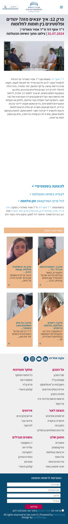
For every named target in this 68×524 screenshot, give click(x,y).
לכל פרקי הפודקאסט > (41, 201)
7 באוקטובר (26, 443)
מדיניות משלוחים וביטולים (50, 430)
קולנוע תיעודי (25, 389)
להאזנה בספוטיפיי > (48, 186)
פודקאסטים (58, 447)
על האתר (59, 457)
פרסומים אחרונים (55, 416)
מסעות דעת (26, 380)
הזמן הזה (59, 425)
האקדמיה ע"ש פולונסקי (52, 384)
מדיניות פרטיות (56, 461)
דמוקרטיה (27, 452)
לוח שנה (28, 425)
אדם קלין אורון (31, 211)
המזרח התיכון (25, 457)
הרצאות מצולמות (55, 452)
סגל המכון (59, 375)
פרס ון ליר (27, 384)
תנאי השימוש (44, 510)
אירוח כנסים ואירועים (53, 389)
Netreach (58, 514)
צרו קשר (59, 403)
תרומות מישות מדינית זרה (51, 399)
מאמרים (59, 443)
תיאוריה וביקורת (56, 421)
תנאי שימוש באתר (54, 466)
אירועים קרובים (24, 416)
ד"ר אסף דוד (57, 79)
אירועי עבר (26, 421)
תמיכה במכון (57, 394)
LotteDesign (39, 517)
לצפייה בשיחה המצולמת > (47, 194)
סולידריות (27, 447)
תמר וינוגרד (17, 211)
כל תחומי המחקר (23, 375)
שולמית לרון (46, 211)
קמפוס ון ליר (57, 380)
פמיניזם (28, 461)
